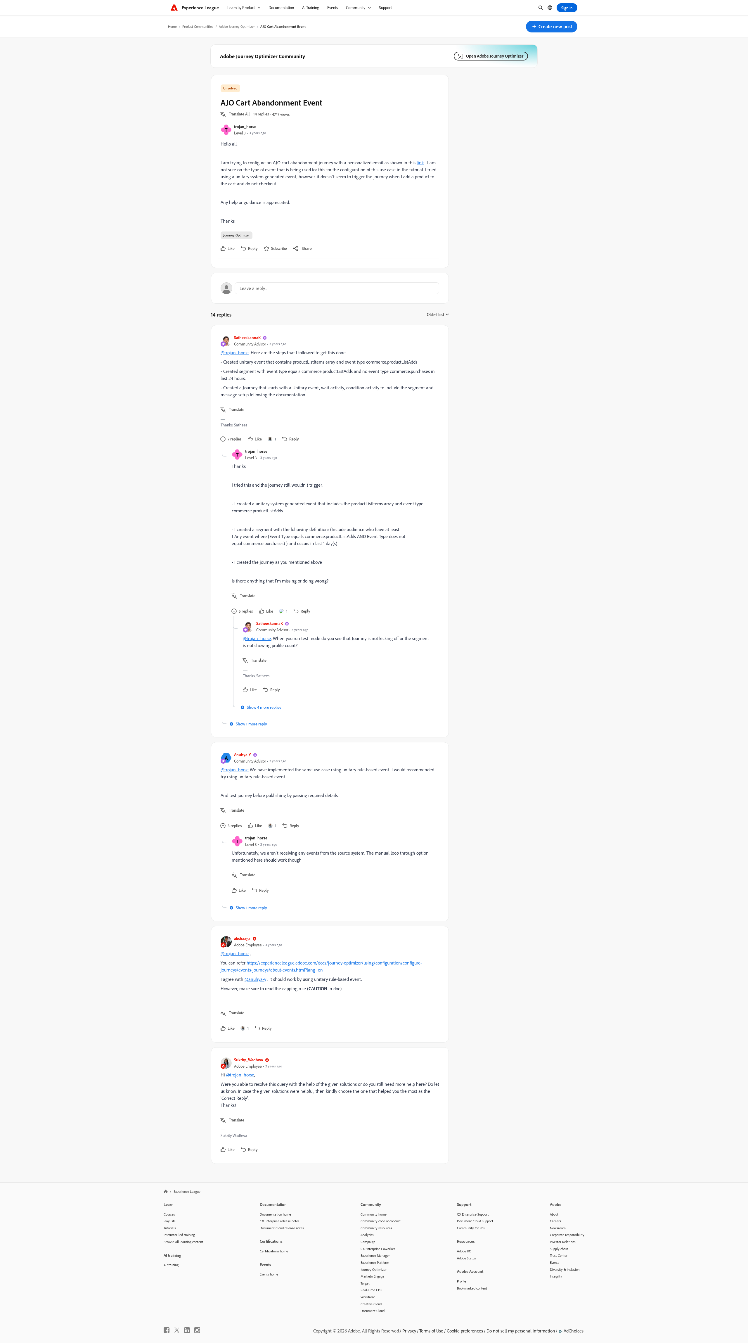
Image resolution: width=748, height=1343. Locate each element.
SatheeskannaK (247, 337)
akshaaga (242, 938)
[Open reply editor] (330, 288)
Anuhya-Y (242, 754)
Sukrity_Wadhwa (248, 1059)
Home (172, 26)
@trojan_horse (235, 352)
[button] (551, 26)
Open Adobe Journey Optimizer (494, 56)
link (420, 162)
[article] (328, 389)
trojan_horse (245, 126)
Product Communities (197, 26)
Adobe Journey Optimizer (237, 26)
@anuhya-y (255, 979)
